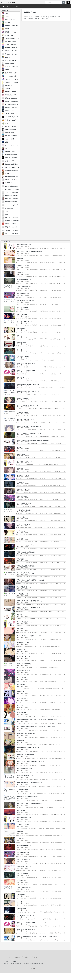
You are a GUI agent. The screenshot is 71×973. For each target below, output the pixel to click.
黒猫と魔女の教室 (9, 63)
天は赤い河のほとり (10, 132)
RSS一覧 (7, 957)
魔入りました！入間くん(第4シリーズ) (14, 195)
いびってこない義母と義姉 (11, 192)
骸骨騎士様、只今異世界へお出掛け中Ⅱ (15, 158)
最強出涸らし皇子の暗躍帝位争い (13, 107)
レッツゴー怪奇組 (9, 139)
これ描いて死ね (9, 35)
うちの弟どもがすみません (11, 82)
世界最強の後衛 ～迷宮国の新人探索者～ (15, 170)
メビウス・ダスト (9, 110)
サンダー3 (7, 173)
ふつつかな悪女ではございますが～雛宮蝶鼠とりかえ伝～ (19, 186)
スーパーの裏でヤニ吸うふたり (13, 76)
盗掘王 (6, 142)
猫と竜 (6, 123)
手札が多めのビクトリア (11, 54)
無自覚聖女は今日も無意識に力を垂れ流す (15, 154)
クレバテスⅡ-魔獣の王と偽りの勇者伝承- (15, 167)
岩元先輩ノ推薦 (9, 208)
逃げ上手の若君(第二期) (11, 60)
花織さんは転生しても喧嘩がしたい (14, 98)
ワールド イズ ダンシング (11, 145)
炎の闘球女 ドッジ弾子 (10, 120)
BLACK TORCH (9, 183)
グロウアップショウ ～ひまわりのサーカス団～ (17, 66)
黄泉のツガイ (8, 57)
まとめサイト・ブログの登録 (21, 957)
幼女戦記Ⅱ (7, 29)
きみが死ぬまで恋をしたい (11, 25)
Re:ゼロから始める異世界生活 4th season (15, 104)
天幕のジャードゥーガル (11, 51)
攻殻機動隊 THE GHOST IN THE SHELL (15, 47)
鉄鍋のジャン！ (9, 85)
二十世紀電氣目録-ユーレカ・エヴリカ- (15, 38)
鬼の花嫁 (7, 69)
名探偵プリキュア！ (10, 19)
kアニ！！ (8, 2)
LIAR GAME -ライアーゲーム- (12, 117)
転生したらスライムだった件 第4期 (14, 224)
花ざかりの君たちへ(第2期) (12, 189)
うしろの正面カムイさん (11, 73)
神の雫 (6, 214)
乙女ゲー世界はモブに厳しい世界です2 (15, 227)
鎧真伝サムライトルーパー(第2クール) (14, 180)
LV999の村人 (8, 88)
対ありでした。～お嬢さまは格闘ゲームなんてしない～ (19, 79)
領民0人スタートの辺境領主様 (12, 198)
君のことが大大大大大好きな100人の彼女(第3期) (17, 95)
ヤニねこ (7, 16)
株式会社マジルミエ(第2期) (12, 220)
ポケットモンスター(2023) (11, 233)
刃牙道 (6, 211)
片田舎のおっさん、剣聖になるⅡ (13, 230)
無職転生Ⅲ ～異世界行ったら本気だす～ (15, 92)
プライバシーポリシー (37, 957)
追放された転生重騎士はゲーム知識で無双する (16, 164)
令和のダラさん (9, 22)
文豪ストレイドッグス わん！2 (12, 217)
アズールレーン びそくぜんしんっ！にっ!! (15, 205)
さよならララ (8, 13)
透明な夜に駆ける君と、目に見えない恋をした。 (17, 41)
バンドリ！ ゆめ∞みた (10, 44)
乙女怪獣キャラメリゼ (10, 32)
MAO (6, 148)
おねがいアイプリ (9, 161)
